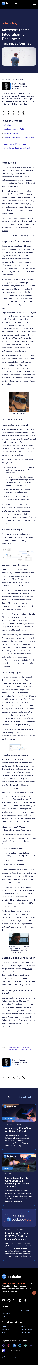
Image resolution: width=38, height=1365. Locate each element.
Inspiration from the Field (14, 129)
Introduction (8, 125)
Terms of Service (14, 1358)
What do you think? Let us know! (17, 148)
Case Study (6, 1313)
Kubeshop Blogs (26, 1332)
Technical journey (11, 133)
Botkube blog (9, 23)
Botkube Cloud (8, 927)
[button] (34, 4)
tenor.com (21, 413)
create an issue (14, 1023)
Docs (3, 1310)
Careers (4, 1326)
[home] (9, 5)
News (23, 1326)
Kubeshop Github (26, 1329)
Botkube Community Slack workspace (17, 1020)
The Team (5, 1329)
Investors (5, 1332)
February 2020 (17, 194)
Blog (3, 1317)
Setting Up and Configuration (15, 144)
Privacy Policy (5, 1358)
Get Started (25, 1310)
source (10, 274)
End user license (24, 1358)
